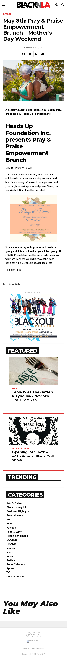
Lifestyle (11, 544)
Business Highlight (17, 511)
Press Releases (15, 564)
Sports (10, 568)
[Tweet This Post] (30, 54)
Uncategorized (15, 576)
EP (8, 519)
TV (8, 572)
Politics (10, 560)
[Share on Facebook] (23, 54)
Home (26, 649)
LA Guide (11, 540)
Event (9, 523)
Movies (10, 548)
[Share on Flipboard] (36, 54)
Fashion (11, 527)
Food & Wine (14, 531)
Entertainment (14, 515)
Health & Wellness (17, 536)
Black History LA (16, 507)
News (9, 556)
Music (9, 552)
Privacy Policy (37, 649)
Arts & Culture (14, 503)
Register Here (13, 269)
